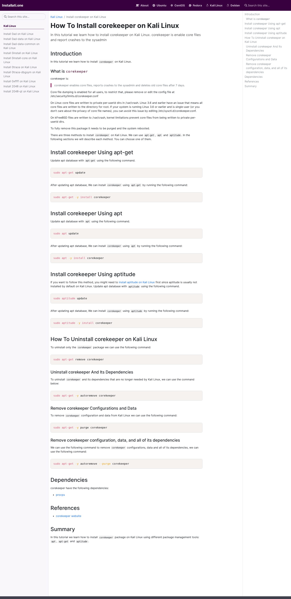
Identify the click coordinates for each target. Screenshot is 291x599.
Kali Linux (57, 16)
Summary (251, 86)
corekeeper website (68, 516)
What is (258, 19)
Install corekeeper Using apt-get (265, 23)
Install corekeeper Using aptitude (266, 33)
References (252, 81)
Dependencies (254, 76)
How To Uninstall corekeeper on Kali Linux (265, 39)
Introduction (252, 14)
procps (60, 494)
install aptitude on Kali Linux (137, 282)
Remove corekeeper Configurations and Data (261, 57)
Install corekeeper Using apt (262, 28)
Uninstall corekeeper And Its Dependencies (264, 48)
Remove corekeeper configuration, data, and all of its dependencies (266, 68)
